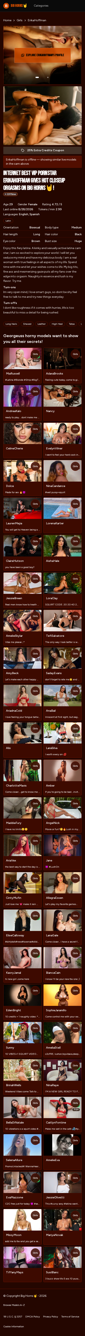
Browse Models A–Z (14, 1305)
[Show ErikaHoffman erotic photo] (37, 77)
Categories (41, 5)
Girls (19, 20)
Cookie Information (13, 1326)
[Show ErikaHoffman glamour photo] (47, 77)
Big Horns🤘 (16, 6)
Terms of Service (70, 1316)
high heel (57, 323)
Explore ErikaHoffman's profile (45, 56)
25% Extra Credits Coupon (47, 151)
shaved (27, 323)
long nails (11, 323)
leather (42, 323)
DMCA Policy (32, 1316)
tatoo (72, 323)
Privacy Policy (50, 1316)
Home (7, 20)
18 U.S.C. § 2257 (12, 1316)
